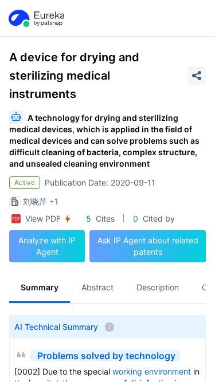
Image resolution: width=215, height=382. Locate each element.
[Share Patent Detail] (196, 75)
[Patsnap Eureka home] (35, 18)
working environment (151, 371)
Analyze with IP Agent (47, 246)
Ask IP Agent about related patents (147, 246)
